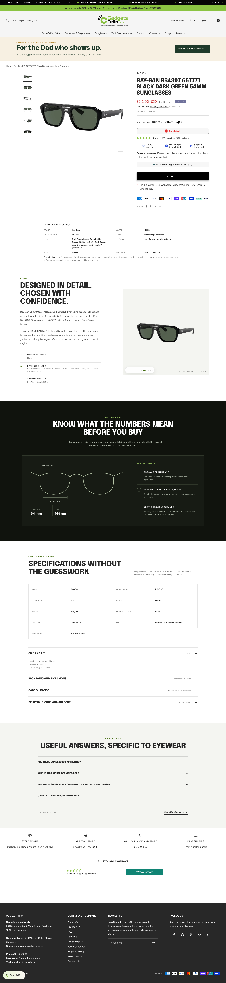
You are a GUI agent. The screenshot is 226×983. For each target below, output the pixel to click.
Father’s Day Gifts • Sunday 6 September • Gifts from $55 (34, 2)
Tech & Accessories (121, 33)
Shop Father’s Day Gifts (192, 49)
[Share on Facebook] (146, 206)
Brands (140, 33)
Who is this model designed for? (58, 773)
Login (203, 20)
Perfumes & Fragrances (77, 33)
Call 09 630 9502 (185, 2)
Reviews (180, 33)
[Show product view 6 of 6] (152, 370)
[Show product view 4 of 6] (148, 370)
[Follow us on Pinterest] (191, 934)
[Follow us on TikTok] (208, 934)
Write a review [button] (144, 871)
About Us (73, 921)
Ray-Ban (141, 73)
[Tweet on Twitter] (155, 206)
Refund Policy (75, 956)
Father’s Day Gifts (51, 33)
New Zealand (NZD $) (181, 20)
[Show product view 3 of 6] (146, 370)
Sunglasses (101, 33)
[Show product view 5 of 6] (150, 370)
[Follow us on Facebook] (174, 934)
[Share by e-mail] (160, 207)
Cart (215, 20)
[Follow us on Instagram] (182, 934)
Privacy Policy (75, 941)
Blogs (168, 33)
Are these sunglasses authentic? (59, 762)
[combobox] (34, 20)
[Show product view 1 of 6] (141, 370)
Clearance (154, 33)
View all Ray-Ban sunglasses (176, 812)
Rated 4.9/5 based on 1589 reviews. (171, 138)
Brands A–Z (74, 926)
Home (9, 66)
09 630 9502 (21, 953)
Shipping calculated (159, 106)
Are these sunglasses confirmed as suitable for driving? (74, 784)
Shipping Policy (76, 951)
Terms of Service (76, 946)
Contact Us (74, 961)
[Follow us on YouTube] (199, 934)
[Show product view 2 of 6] (143, 370)
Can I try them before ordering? (58, 796)
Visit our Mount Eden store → (22, 961)
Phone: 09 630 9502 (152, 8)
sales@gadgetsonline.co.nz (27, 957)
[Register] (153, 942)
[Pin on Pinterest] (150, 206)
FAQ (70, 931)
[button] (14, 975)
